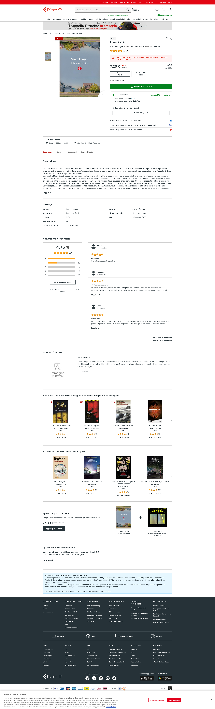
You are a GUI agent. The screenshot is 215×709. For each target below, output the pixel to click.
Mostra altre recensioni (162, 337)
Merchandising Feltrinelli (161, 652)
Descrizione (47, 152)
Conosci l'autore (88, 152)
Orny (99, 306)
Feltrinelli (120, 80)
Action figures (114, 665)
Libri (44, 552)
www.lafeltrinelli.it (155, 580)
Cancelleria (135, 659)
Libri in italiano (48, 649)
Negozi (122, 2)
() (124, 51)
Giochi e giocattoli (115, 649)
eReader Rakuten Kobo (161, 662)
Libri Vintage (47, 659)
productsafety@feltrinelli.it (100, 591)
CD (66, 649)
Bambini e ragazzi (93, 665)
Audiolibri (46, 665)
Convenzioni (150, 2)
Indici (67, 624)
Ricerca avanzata (135, 10)
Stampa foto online (71, 628)
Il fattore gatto (60, 481)
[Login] (170, 10)
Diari (132, 652)
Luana (99, 245)
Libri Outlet (46, 652)
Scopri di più (82, 371)
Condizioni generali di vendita (138, 609)
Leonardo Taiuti (137, 46)
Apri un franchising (93, 606)
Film (88, 649)
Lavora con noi (48, 612)
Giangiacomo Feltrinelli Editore (161, 610)
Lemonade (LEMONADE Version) (157, 532)
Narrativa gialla (78, 554)
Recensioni (72, 152)
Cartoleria (134, 649)
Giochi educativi (114, 656)
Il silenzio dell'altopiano (123, 426)
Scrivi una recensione (62, 282)
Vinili (66, 659)
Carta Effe (68, 606)
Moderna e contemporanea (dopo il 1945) (82, 552)
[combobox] (103, 10)
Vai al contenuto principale (52, 2)
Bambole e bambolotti (117, 662)
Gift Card (114, 2)
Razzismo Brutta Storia (161, 622)
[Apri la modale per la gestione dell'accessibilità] (170, 688)
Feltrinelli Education (159, 619)
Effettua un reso (114, 612)
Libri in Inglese (47, 656)
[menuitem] (49, 19)
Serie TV (89, 662)
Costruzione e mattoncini (117, 652)
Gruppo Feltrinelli (158, 606)
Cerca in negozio (141, 113)
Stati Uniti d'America (92, 143)
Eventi (141, 2)
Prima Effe (90, 621)
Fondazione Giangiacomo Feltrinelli (162, 615)
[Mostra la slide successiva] (171, 421)
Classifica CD (69, 656)
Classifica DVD (92, 656)
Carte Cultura (69, 615)
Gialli (68, 554)
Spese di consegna (116, 621)
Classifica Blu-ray (93, 659)
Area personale (114, 606)
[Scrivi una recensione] (127, 50)
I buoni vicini (124, 531)
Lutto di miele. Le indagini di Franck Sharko (123, 482)
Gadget (156, 659)
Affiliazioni (90, 609)
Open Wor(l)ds (136, 662)
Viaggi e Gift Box (158, 656)
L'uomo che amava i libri (60, 426)
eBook (45, 662)
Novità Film (91, 652)
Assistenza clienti (166, 2)
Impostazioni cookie (157, 700)
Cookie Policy (111, 707)
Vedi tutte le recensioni (162, 340)
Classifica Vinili (70, 665)
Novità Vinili (69, 662)
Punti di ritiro (131, 2)
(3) (79, 259)
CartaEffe (104, 2)
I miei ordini (113, 609)
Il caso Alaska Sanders (92, 481)
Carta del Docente (134, 120)
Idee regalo (157, 649)
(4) (70, 253)
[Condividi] (171, 38)
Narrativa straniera (56, 552)
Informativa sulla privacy (139, 618)
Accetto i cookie (174, 700)
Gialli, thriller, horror (56, 554)
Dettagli (60, 152)
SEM (155, 46)
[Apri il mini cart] (164, 10)
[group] (140, 15)
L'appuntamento (154, 426)
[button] (128, 10)
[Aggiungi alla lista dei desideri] (166, 38)
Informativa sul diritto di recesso (139, 614)
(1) (79, 263)
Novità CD (68, 652)
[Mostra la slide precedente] (43, 421)
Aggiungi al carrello (143, 86)
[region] (107, 700)
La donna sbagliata (92, 426)
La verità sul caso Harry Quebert (155, 481)
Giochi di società (115, 659)
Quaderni (134, 665)
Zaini (133, 656)
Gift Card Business (93, 612)
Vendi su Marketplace (94, 615)
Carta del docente (71, 618)
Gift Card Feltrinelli (71, 612)
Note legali (48, 560)
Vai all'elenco (126, 59)
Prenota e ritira (70, 609)
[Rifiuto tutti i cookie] (211, 699)
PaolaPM (100, 272)
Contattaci (113, 618)
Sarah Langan (117, 46)
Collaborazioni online (94, 618)
